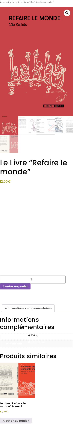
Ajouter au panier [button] (16, 421)
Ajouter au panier (15, 286)
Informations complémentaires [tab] (28, 308)
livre (14, 2)
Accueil (4, 2)
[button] (67, 13)
